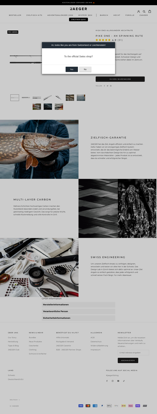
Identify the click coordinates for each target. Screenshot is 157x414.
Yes (71, 69)
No (85, 69)
